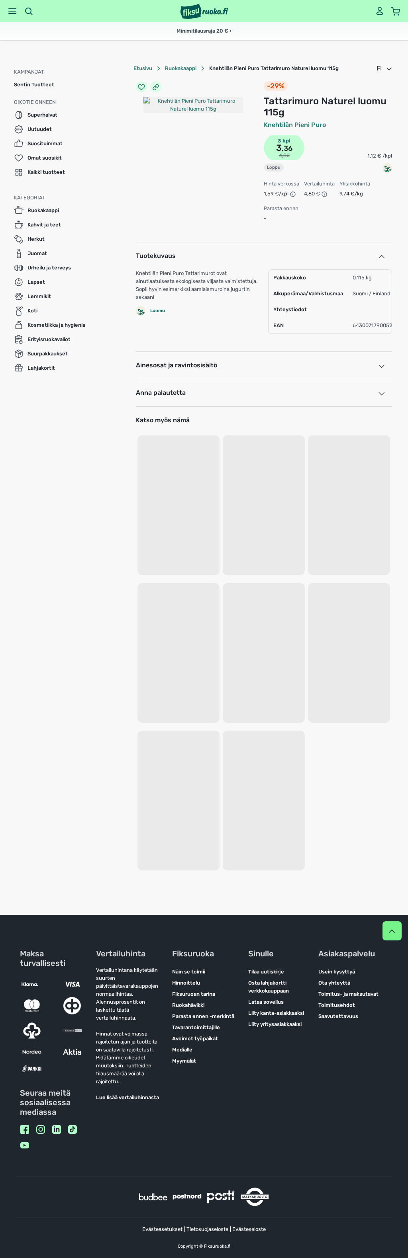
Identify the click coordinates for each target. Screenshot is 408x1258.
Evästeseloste (249, 1229)
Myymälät (184, 1061)
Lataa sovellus (266, 1002)
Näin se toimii (188, 972)
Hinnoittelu (186, 983)
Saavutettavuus (338, 1016)
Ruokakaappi (180, 68)
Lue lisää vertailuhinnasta (127, 1097)
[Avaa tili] (379, 11)
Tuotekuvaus (156, 255)
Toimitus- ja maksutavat (348, 994)
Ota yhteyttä (334, 983)
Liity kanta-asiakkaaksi (276, 1013)
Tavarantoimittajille (196, 1027)
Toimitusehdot (336, 1005)
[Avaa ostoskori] (395, 11)
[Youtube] (24, 1145)
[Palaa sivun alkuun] (392, 930)
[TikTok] (72, 1129)
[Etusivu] (204, 11)
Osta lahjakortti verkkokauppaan (268, 987)
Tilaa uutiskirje (266, 972)
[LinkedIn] (56, 1129)
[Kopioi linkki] (155, 86)
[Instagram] (40, 1129)
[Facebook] (24, 1129)
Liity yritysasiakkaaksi (275, 1024)
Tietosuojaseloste (207, 1229)
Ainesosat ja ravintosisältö (176, 365)
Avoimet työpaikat (195, 1039)
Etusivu (142, 68)
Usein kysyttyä (336, 972)
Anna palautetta (161, 392)
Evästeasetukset (162, 1229)
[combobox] (384, 68)
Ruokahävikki (188, 1005)
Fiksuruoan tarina (193, 994)
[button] (12, 11)
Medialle (182, 1050)
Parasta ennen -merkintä (203, 1016)
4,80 (284, 155)
